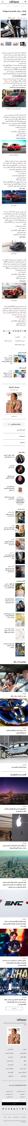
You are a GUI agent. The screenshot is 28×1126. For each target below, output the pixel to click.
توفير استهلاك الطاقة (20, 345)
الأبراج (13, 526)
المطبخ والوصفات (9, 1094)
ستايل (24, 1061)
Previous (24, 28)
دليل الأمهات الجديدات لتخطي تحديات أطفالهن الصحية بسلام (9, 543)
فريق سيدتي (10, 1064)
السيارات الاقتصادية (20, 341)
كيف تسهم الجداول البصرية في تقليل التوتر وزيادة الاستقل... (9, 570)
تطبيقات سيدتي (9, 1068)
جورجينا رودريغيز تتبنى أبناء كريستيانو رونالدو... (9, 645)
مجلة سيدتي (10, 1049)
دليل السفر (23, 1076)
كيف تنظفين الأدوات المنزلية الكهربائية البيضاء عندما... (9, 616)
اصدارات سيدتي (22, 1072)
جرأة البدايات (22, 442)
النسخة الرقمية (14, 416)
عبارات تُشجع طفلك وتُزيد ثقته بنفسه (10, 515)
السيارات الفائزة (8, 341)
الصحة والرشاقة (9, 1091)
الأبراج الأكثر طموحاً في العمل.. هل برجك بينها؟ (9, 528)
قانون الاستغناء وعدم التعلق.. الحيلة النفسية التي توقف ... (9, 556)
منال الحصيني (11, 499)
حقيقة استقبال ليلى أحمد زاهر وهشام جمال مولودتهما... (9, 601)
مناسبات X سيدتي (9, 1053)
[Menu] (25, 2)
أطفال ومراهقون (11, 512)
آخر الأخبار (10, 1076)
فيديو (24, 1049)
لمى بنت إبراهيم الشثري (9, 457)
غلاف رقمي (10, 1072)
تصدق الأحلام (22, 436)
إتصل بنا (5, 1117)
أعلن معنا (9, 1117)
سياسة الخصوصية (16, 1117)
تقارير (25, 1064)
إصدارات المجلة (14, 387)
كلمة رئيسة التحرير (16, 424)
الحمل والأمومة (9, 1097)
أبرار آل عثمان (11, 467)
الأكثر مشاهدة (20, 581)
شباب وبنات (11, 553)
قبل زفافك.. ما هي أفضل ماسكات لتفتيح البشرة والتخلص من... (9, 586)
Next (4, 28)
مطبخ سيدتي (23, 1053)
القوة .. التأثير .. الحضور (21, 430)
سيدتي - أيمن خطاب (21, 18)
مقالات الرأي (22, 452)
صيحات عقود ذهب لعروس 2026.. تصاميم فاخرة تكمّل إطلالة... (9, 630)
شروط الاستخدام (23, 1117)
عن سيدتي (10, 1057)
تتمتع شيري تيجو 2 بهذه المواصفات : (14, 314)
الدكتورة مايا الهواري (10, 478)
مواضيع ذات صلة (20, 661)
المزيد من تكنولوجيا (18, 774)
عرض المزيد (14, 1008)
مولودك (12, 539)
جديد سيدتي (21, 509)
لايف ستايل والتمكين (20, 1091)
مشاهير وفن (22, 1094)
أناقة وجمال (22, 1097)
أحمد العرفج (11, 490)
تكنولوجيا (17, 337)
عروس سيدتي (23, 1068)
